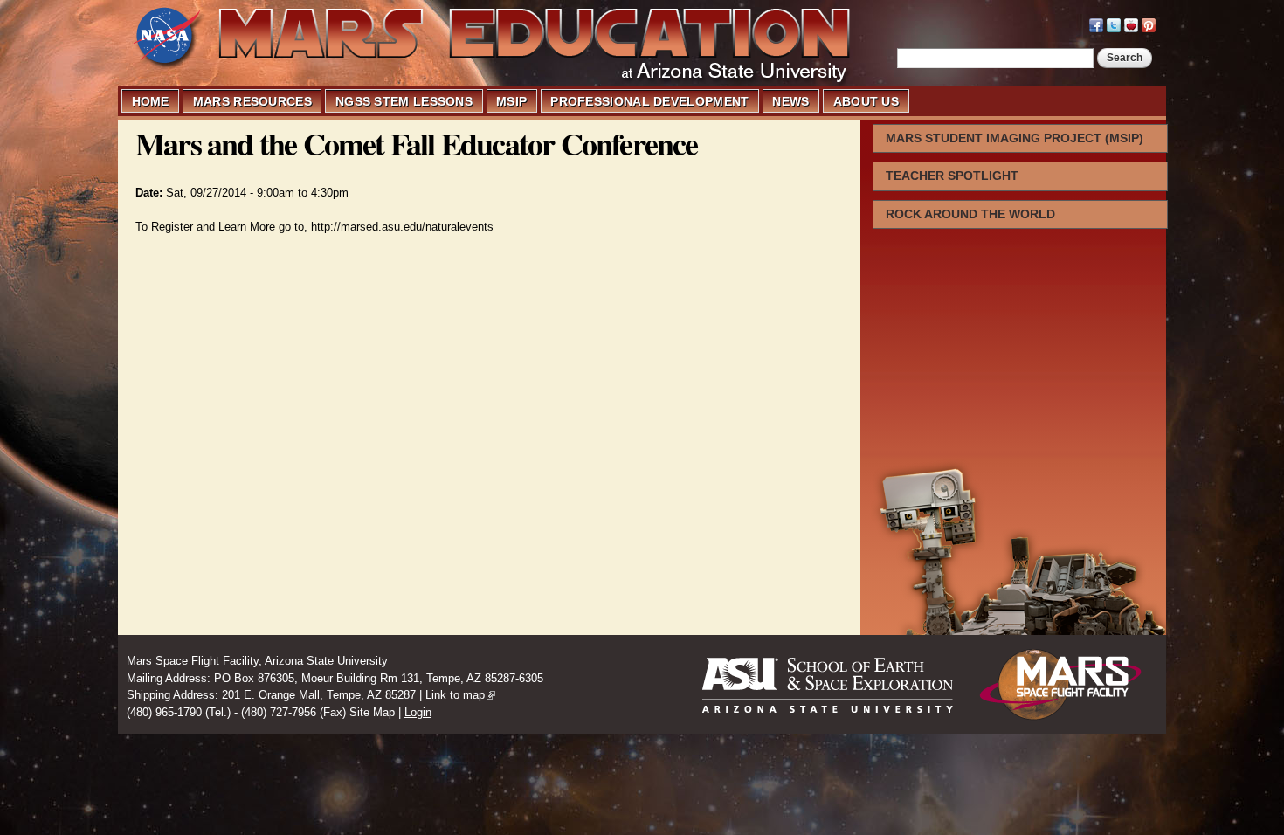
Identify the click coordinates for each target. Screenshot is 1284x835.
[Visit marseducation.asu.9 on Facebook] (1096, 23)
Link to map (455, 694)
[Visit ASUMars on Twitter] (1114, 23)
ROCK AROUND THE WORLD (970, 214)
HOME (150, 101)
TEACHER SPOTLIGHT (952, 176)
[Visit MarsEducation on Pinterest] (1149, 23)
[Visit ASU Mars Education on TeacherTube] (1131, 23)
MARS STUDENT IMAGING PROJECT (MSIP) (1014, 138)
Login (417, 712)
